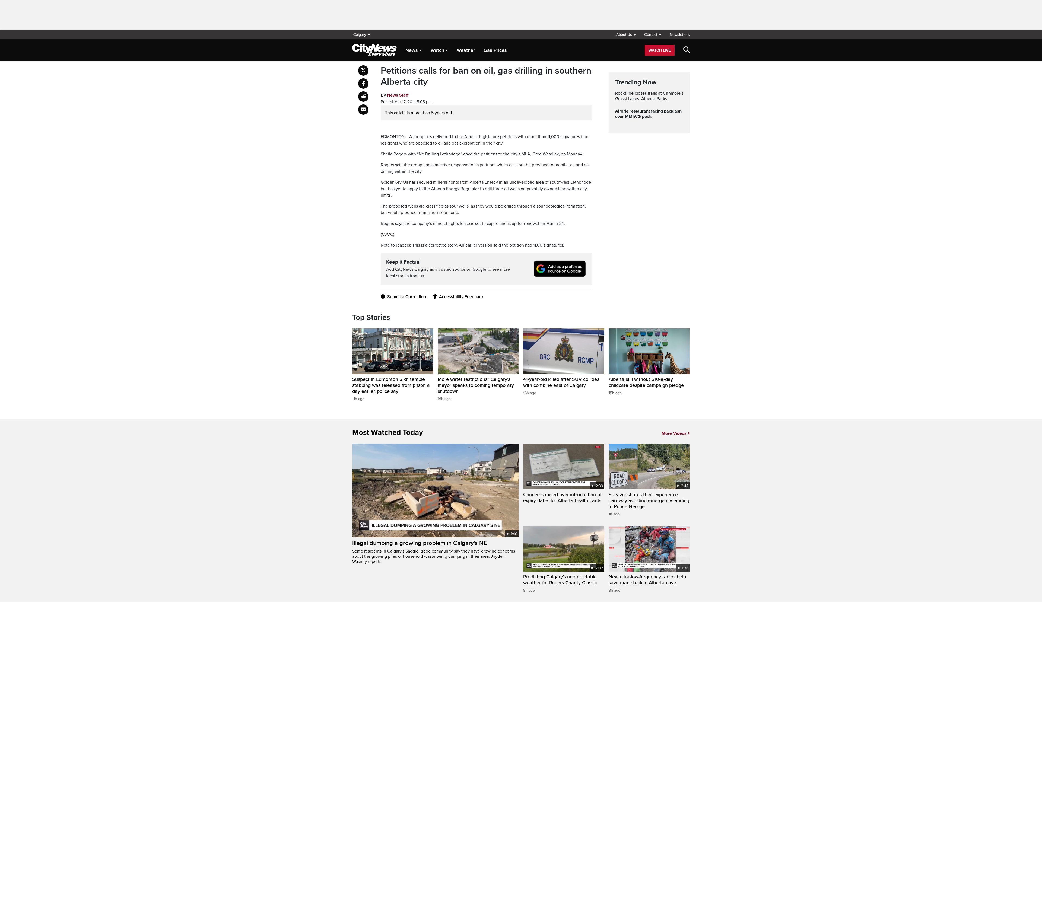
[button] (626, 34)
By (394, 95)
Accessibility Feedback (461, 296)
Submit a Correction (406, 296)
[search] (686, 50)
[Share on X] (363, 70)
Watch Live (660, 50)
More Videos (674, 433)
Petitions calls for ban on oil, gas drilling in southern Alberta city (486, 76)
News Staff (397, 95)
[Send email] (363, 109)
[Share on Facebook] (363, 83)
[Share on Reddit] (363, 96)
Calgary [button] (359, 34)
